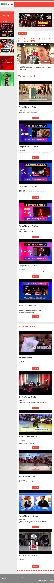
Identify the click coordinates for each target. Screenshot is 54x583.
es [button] (44, 9)
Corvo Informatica (48, 580)
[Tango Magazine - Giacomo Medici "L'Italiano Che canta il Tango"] (35, 502)
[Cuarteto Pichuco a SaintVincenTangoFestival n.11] (35, 291)
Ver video (35, 118)
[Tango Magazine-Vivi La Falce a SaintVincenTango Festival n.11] (35, 172)
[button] (35, 93)
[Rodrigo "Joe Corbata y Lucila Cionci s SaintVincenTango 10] (35, 422)
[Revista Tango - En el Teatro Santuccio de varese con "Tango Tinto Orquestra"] (35, 383)
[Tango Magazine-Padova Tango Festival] (35, 93)
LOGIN (51, 9)
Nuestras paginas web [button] (30, 9)
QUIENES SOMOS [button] (14, 9)
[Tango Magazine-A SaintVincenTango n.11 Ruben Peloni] (35, 251)
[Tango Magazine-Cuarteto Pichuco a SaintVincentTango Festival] (35, 132)
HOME (4, 9)
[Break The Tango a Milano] (35, 541)
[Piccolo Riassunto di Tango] (35, 343)
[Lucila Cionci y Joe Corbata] (35, 462)
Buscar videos (5, 20)
